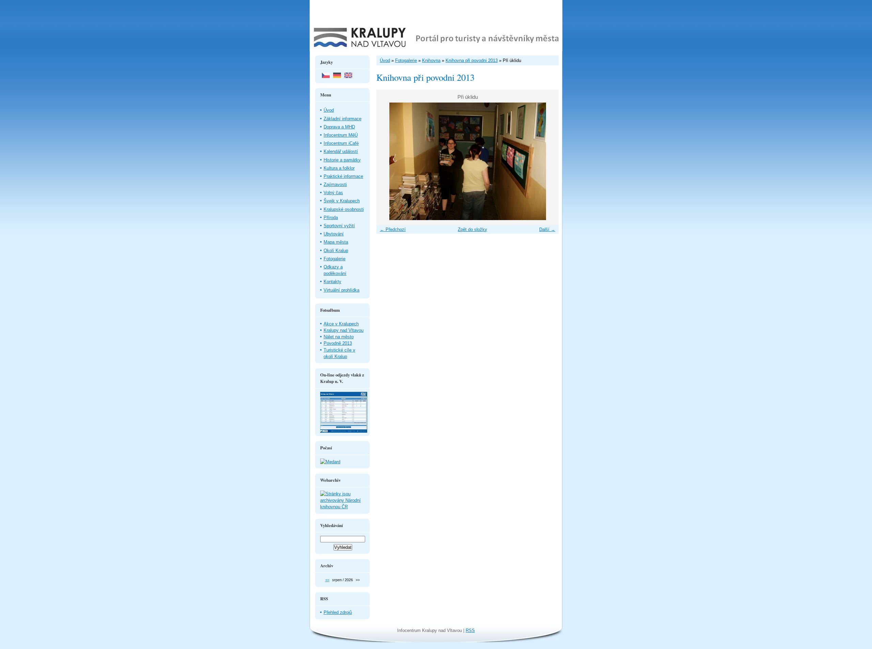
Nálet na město (339, 336)
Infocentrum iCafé (341, 143)
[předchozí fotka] (387, 161)
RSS (470, 630)
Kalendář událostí (341, 151)
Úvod (329, 110)
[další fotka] (547, 161)
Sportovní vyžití (339, 225)
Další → (547, 229)
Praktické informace (343, 176)
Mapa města (336, 242)
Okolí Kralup (336, 250)
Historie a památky (342, 160)
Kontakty (332, 281)
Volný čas (333, 192)
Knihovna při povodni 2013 (472, 60)
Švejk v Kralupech (342, 200)
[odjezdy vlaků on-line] (343, 431)
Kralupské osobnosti (344, 209)
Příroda (331, 217)
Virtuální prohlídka (341, 290)
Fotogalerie (334, 258)
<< (327, 580)
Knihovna (431, 60)
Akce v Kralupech (341, 323)
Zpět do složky (472, 229)
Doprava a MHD (339, 126)
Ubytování (334, 233)
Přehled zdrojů (338, 612)
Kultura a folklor (339, 168)
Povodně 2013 (338, 343)
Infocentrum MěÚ (341, 135)
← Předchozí (393, 229)
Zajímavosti (335, 184)
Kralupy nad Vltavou (343, 330)
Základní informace (342, 118)
